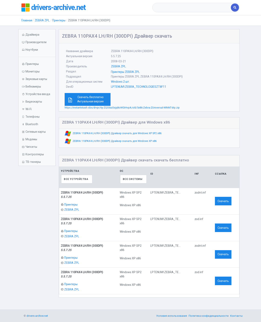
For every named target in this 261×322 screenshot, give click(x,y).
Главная (26, 20)
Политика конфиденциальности (209, 315)
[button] (37, 50)
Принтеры (58, 20)
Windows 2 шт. (120, 81)
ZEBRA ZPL (42, 20)
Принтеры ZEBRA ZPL (125, 71)
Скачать (223, 201)
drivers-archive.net (58, 7)
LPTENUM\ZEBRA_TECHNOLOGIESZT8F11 (138, 86)
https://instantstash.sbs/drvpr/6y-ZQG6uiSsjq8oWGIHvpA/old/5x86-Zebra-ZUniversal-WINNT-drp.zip (122, 107)
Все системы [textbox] (133, 179)
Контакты (236, 315)
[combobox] (192, 7)
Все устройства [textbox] (76, 179)
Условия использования (171, 315)
